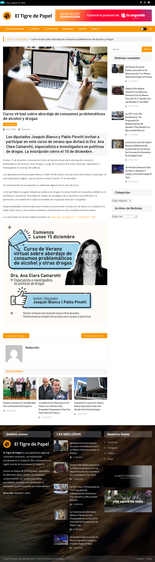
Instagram (113, 447)
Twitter (111, 453)
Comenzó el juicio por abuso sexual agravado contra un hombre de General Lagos (89, 406)
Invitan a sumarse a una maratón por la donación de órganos (19, 404)
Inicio (149, 558)
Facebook (112, 442)
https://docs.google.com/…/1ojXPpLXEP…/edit (73, 217)
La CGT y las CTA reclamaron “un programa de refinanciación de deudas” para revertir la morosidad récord (137, 122)
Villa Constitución (14, 28)
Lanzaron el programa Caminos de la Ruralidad (18, 335)
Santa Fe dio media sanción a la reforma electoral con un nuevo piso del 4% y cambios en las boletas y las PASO (138, 95)
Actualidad (67, 28)
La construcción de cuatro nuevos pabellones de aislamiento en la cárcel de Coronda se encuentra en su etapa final (138, 149)
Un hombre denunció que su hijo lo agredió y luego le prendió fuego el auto (138, 172)
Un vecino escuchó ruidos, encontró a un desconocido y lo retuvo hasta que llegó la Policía (138, 72)
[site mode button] (144, 28)
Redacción (26, 129)
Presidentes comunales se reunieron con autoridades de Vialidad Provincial (95, 335)
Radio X (95, 28)
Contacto (140, 558)
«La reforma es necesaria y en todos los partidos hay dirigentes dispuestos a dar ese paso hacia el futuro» (54, 408)
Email (110, 458)
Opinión (82, 28)
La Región (34, 28)
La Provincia (50, 28)
